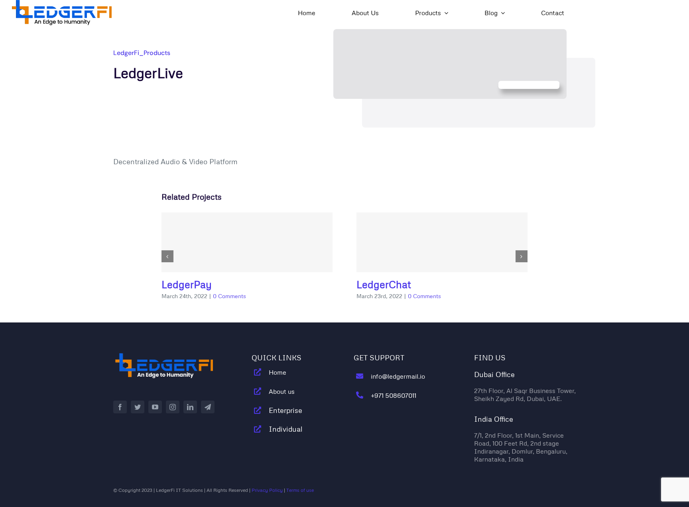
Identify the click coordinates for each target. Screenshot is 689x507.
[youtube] (155, 407)
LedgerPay (186, 284)
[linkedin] (190, 407)
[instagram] (172, 407)
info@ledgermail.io (398, 376)
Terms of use (300, 490)
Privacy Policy (267, 490)
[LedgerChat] (442, 242)
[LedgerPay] (247, 242)
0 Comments (229, 296)
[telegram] (208, 407)
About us (282, 391)
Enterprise (285, 410)
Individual (286, 428)
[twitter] (137, 407)
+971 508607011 (393, 395)
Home (277, 372)
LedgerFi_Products (141, 53)
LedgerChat (383, 284)
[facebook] (120, 407)
